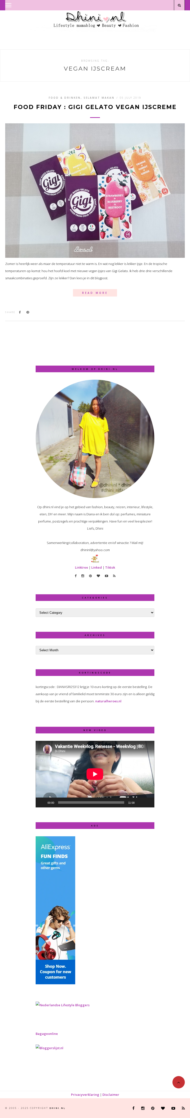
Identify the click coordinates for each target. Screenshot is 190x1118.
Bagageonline (47, 1033)
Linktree (81, 567)
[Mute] (140, 802)
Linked (96, 567)
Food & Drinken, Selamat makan (82, 97)
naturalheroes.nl (108, 701)
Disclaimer (110, 1094)
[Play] (42, 802)
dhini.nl (57, 1108)
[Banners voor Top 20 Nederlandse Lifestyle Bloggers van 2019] (63, 1005)
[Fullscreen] (147, 802)
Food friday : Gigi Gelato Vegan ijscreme (95, 107)
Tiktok (110, 567)
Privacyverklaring (85, 1094)
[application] (95, 774)
